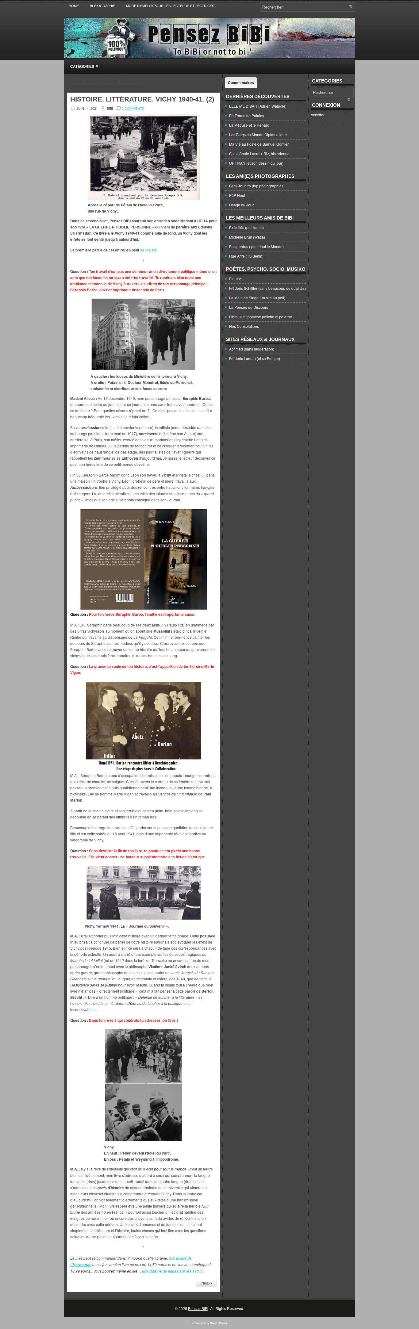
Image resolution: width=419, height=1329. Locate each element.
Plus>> (206, 1282)
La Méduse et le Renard (249, 125)
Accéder (318, 114)
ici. (173, 1270)
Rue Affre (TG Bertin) (246, 256)
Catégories (84, 66)
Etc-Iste (235, 278)
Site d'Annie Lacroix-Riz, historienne (259, 153)
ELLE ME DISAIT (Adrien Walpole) (257, 106)
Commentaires (241, 83)
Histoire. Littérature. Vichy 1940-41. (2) (142, 99)
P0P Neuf (237, 195)
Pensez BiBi (198, 1308)
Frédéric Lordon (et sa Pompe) (254, 358)
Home (74, 6)
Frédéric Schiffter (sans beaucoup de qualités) (267, 288)
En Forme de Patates (246, 115)
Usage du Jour (241, 204)
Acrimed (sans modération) (251, 348)
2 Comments (133, 108)
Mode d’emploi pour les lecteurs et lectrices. (170, 6)
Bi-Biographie (102, 6)
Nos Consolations (244, 326)
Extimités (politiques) (246, 227)
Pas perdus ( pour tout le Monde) (256, 246)
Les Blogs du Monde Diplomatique (258, 134)
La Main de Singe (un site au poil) (257, 297)
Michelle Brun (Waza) (247, 236)
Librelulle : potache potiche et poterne (260, 316)
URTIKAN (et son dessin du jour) (256, 163)
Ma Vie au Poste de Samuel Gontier (259, 144)
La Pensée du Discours (248, 307)
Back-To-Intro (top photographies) (257, 185)
